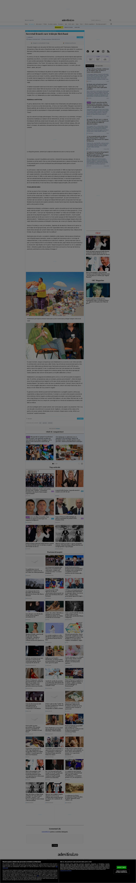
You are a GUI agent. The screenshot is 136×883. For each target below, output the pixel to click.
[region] (68, 871)
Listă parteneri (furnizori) (65, 870)
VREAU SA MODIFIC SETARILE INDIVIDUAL (121, 871)
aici (38, 875)
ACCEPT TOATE (121, 867)
